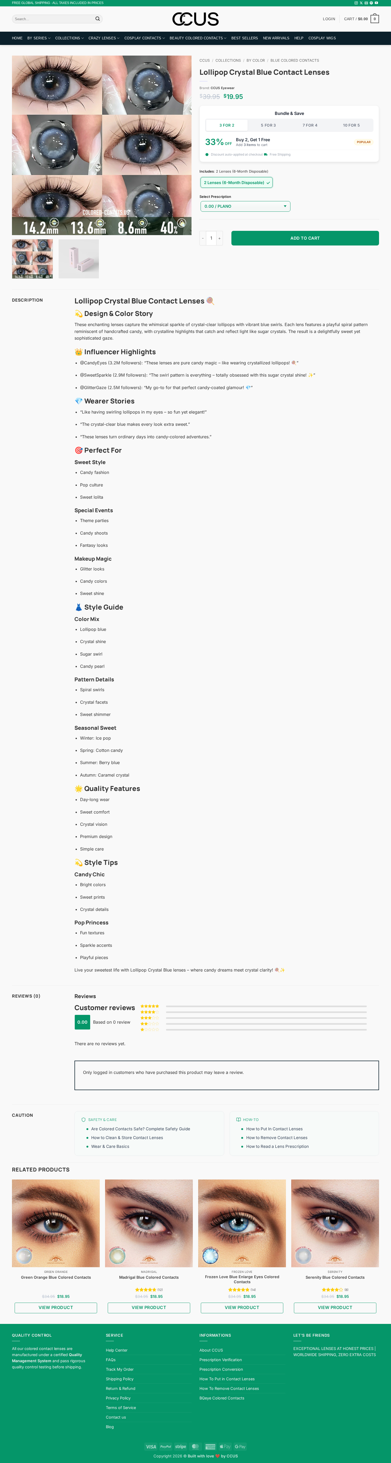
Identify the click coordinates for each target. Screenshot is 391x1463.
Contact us (116, 1417)
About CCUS (211, 1350)
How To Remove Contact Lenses (229, 1388)
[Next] (181, 145)
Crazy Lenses (102, 38)
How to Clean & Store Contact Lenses (127, 1137)
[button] (361, 19)
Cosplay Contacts (142, 38)
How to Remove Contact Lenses (276, 1137)
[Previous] (22, 145)
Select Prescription (215, 197)
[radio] (237, 182)
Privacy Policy (118, 1398)
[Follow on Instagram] (356, 3)
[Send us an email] (366, 3)
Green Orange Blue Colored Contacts (56, 1277)
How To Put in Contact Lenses (227, 1379)
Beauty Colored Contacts (196, 38)
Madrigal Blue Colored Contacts (149, 1277)
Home (17, 38)
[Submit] (97, 19)
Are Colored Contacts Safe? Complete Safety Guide (140, 1128)
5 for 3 (268, 125)
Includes (206, 171)
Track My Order (120, 1369)
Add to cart (305, 238)
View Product (56, 1307)
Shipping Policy (120, 1379)
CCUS (204, 60)
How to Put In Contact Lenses (274, 1128)
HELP (299, 38)
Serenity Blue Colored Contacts (335, 1277)
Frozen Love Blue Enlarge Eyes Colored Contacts (242, 1279)
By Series (37, 38)
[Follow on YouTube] (376, 3)
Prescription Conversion (221, 1369)
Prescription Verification (220, 1359)
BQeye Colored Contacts (221, 1398)
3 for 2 (227, 125)
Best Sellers (244, 38)
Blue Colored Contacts (295, 60)
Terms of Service (121, 1407)
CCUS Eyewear (223, 88)
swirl (164, 375)
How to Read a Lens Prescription (277, 1146)
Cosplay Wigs (322, 38)
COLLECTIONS (67, 38)
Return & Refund (120, 1388)
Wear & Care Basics (110, 1146)
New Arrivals (276, 38)
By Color (256, 60)
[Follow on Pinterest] (371, 3)
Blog (110, 1426)
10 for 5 (351, 125)
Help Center (116, 1350)
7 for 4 (310, 125)
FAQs (111, 1359)
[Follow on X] (361, 3)
